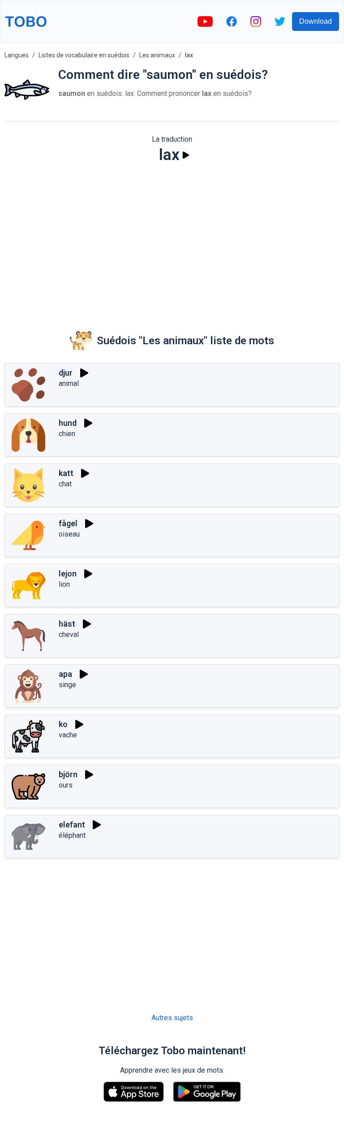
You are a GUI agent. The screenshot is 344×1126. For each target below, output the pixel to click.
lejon (68, 573)
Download (315, 21)
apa (65, 674)
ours (66, 785)
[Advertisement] (172, 240)
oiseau (69, 534)
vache (68, 735)
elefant (72, 824)
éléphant (72, 835)
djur (66, 372)
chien (67, 433)
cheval (69, 634)
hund (68, 423)
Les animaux (157, 55)
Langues (16, 55)
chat (65, 484)
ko (63, 724)
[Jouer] (186, 155)
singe (67, 684)
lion (64, 584)
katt (66, 473)
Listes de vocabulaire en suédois (84, 55)
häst (67, 623)
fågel (68, 523)
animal (69, 383)
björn (68, 774)
